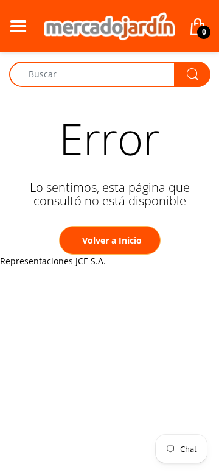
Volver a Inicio (112, 240)
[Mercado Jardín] (109, 25)
